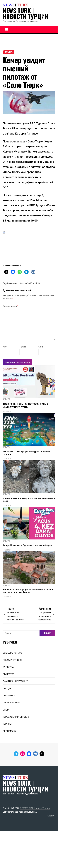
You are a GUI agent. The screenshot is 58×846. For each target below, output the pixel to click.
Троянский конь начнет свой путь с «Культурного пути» (25, 405)
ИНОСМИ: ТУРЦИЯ (12, 660)
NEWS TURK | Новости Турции (25, 13)
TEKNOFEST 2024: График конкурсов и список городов (26, 452)
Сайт (40, 346)
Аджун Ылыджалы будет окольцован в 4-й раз (27, 545)
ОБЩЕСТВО (8, 674)
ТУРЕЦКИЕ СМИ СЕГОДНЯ (16, 717)
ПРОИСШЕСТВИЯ (11, 702)
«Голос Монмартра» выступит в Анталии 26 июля (15, 614)
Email (23, 346)
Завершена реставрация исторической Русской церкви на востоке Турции (28, 590)
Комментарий (10, 306)
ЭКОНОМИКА (9, 731)
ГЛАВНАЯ (50, 815)
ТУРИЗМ (7, 724)
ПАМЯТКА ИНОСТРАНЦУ (15, 681)
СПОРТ (6, 710)
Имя (5, 346)
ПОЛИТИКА (9, 695)
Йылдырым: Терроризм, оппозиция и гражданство (44, 614)
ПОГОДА (7, 688)
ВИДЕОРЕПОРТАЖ (12, 653)
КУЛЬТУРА (9, 52)
